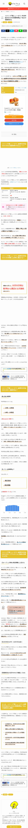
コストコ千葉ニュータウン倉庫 (20, 87)
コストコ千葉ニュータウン (15, 167)
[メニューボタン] (3, 3)
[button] (3, 31)
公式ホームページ (14, 182)
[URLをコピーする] (25, 31)
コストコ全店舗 (7, 368)
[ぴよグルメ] (14, 3)
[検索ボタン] (24, 3)
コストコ (10, 22)
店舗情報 (4, 22)
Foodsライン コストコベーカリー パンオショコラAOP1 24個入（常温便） (13, 109)
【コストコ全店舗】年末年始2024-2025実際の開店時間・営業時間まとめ (17, 378)
